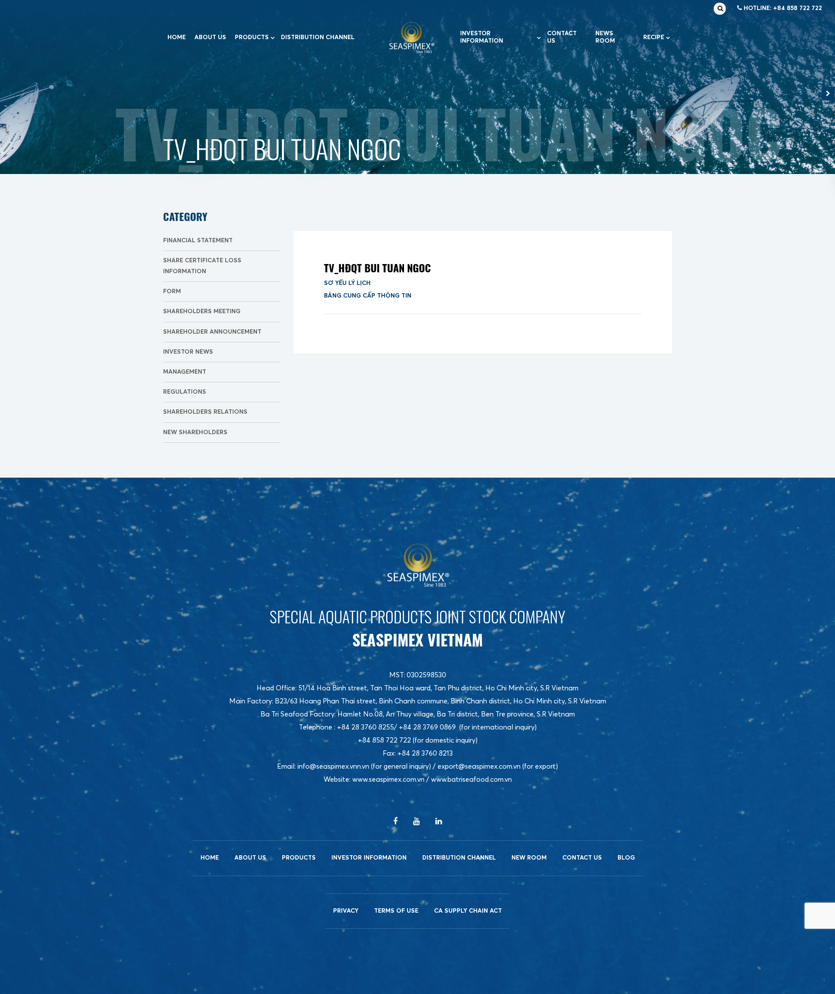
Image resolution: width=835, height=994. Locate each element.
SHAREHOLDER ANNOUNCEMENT (212, 332)
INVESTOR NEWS (188, 352)
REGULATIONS (184, 392)
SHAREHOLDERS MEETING (201, 311)
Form (172, 291)
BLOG (626, 858)
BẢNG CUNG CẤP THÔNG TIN (367, 296)
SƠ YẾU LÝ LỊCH (347, 283)
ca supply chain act (468, 911)
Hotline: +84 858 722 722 (782, 8)
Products (252, 37)
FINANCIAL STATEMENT (198, 241)
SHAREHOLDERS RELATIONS (205, 412)
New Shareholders (195, 432)
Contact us (562, 37)
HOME (176, 37)
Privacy (345, 911)
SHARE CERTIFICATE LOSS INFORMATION (202, 266)
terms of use (396, 911)
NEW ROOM (529, 858)
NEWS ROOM (605, 37)
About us (210, 37)
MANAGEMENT (184, 372)
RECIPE (653, 37)
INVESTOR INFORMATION (481, 37)
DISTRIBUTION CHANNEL (317, 37)
